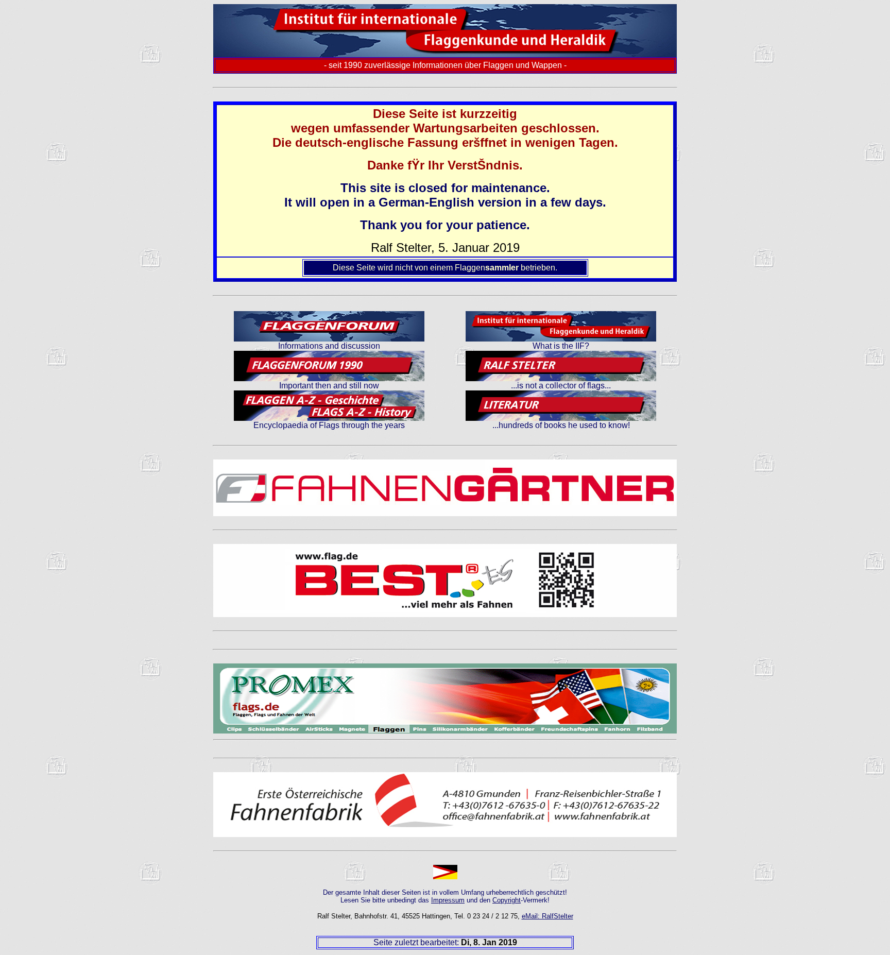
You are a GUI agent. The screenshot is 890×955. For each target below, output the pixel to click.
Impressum (448, 900)
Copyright (506, 900)
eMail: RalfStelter (547, 916)
